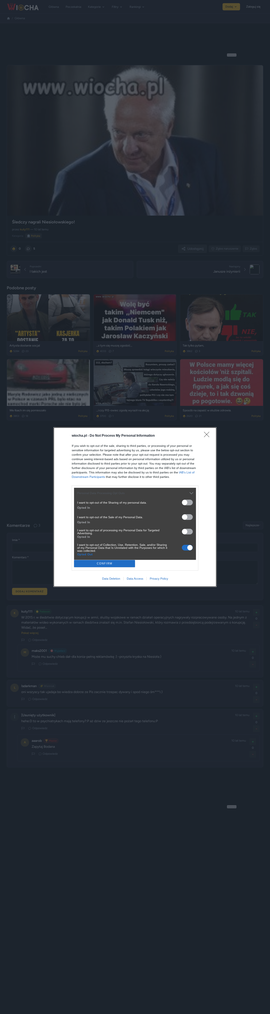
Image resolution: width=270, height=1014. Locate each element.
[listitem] (135, 493)
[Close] (208, 436)
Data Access (135, 578)
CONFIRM (104, 563)
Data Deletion (111, 578)
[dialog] (135, 507)
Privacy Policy (159, 578)
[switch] (187, 502)
